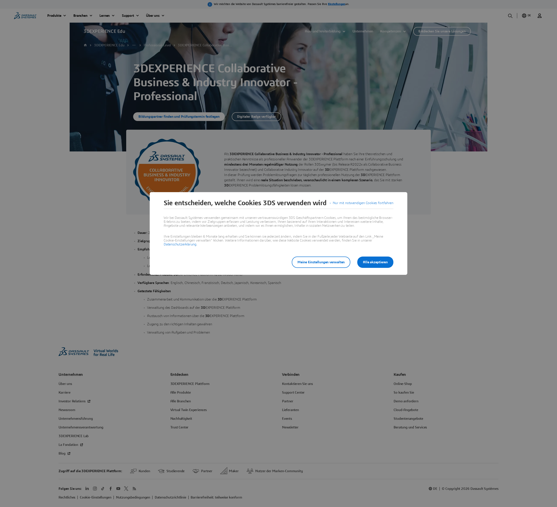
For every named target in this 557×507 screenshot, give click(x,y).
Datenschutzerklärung (180, 244)
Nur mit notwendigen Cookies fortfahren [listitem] (363, 203)
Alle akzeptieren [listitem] (375, 262)
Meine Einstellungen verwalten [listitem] (321, 262)
